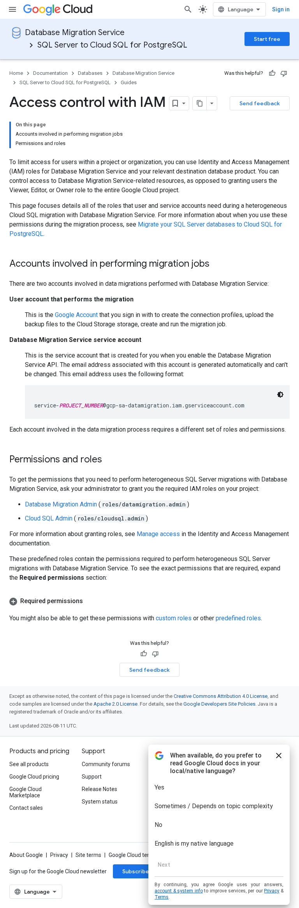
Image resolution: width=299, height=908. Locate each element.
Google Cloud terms (133, 855)
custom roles (174, 618)
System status (100, 801)
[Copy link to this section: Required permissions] (90, 601)
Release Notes (99, 789)
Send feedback (259, 103)
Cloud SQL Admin (48, 518)
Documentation (50, 73)
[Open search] (188, 9)
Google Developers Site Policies (219, 704)
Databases (90, 73)
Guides (129, 82)
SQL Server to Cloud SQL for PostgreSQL (112, 45)
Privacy (59, 855)
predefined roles (238, 618)
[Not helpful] (284, 73)
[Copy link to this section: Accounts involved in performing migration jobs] (217, 264)
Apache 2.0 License (115, 704)
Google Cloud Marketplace (25, 792)
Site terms (88, 855)
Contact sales (26, 808)
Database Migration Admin (61, 504)
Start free (267, 38)
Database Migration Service (75, 32)
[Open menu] (12, 9)
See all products (29, 764)
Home (16, 73)
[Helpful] (272, 73)
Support (92, 776)
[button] (149, 601)
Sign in (281, 9)
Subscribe (135, 871)
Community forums (106, 764)
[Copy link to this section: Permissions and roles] (110, 460)
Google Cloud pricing (34, 776)
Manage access (158, 534)
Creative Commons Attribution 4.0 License (220, 696)
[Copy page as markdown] (200, 103)
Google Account (76, 315)
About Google (26, 855)
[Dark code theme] (280, 394)
